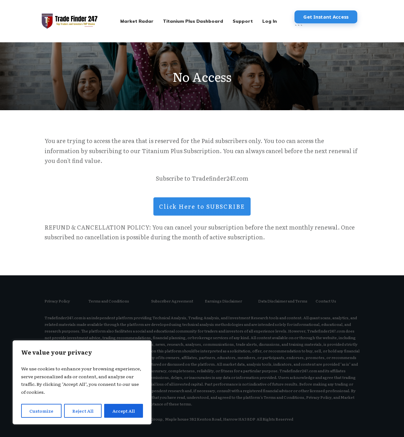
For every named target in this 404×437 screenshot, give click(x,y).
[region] (82, 382)
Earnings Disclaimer (223, 301)
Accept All (123, 411)
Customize (41, 411)
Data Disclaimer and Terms (282, 301)
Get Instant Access (325, 17)
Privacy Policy (57, 301)
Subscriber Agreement (172, 301)
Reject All (82, 411)
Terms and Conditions (108, 301)
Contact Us (326, 301)
